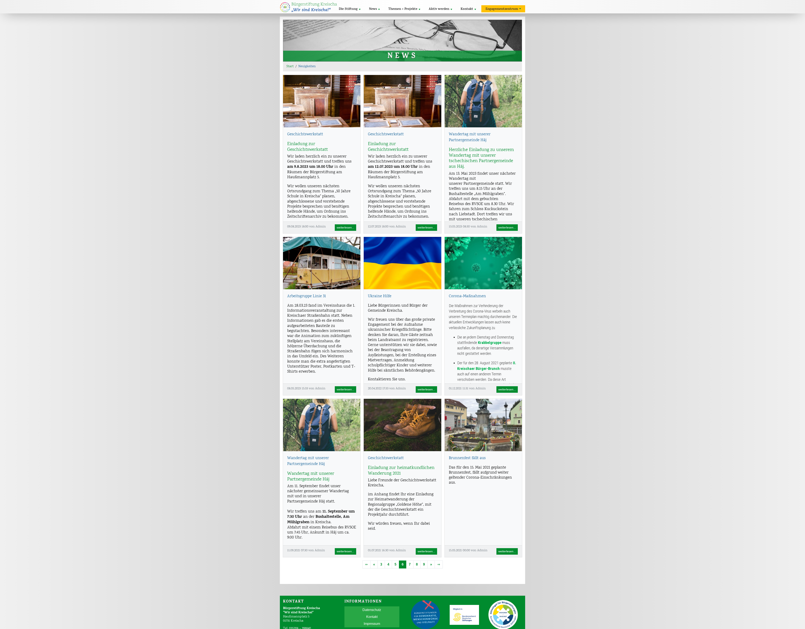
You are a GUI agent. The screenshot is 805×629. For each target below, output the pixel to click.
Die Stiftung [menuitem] (348, 9)
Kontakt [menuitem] (467, 9)
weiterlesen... (345, 227)
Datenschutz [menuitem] (371, 610)
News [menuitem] (373, 9)
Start (290, 66)
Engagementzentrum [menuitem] (502, 9)
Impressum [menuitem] (372, 623)
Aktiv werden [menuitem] (439, 9)
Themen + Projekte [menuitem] (402, 9)
